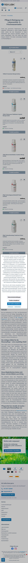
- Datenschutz (17, 306)
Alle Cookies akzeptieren (14, 303)
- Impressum (10, 306)
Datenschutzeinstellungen (14, 297)
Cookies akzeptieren (14, 300)
